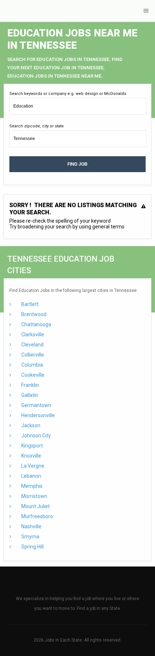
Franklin (29, 385)
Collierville (32, 355)
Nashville (30, 526)
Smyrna (29, 536)
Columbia (31, 365)
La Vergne (32, 466)
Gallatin (29, 395)
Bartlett (29, 304)
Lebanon (30, 476)
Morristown (33, 496)
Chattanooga (35, 324)
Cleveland (32, 344)
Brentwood (33, 314)
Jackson (30, 425)
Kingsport (31, 446)
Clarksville (32, 334)
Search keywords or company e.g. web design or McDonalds (67, 93)
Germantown (35, 405)
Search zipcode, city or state (36, 126)
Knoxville (30, 456)
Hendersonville (37, 415)
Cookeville (32, 375)
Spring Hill (32, 547)
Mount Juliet (35, 506)
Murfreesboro (36, 516)
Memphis (31, 486)
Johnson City (35, 435)
